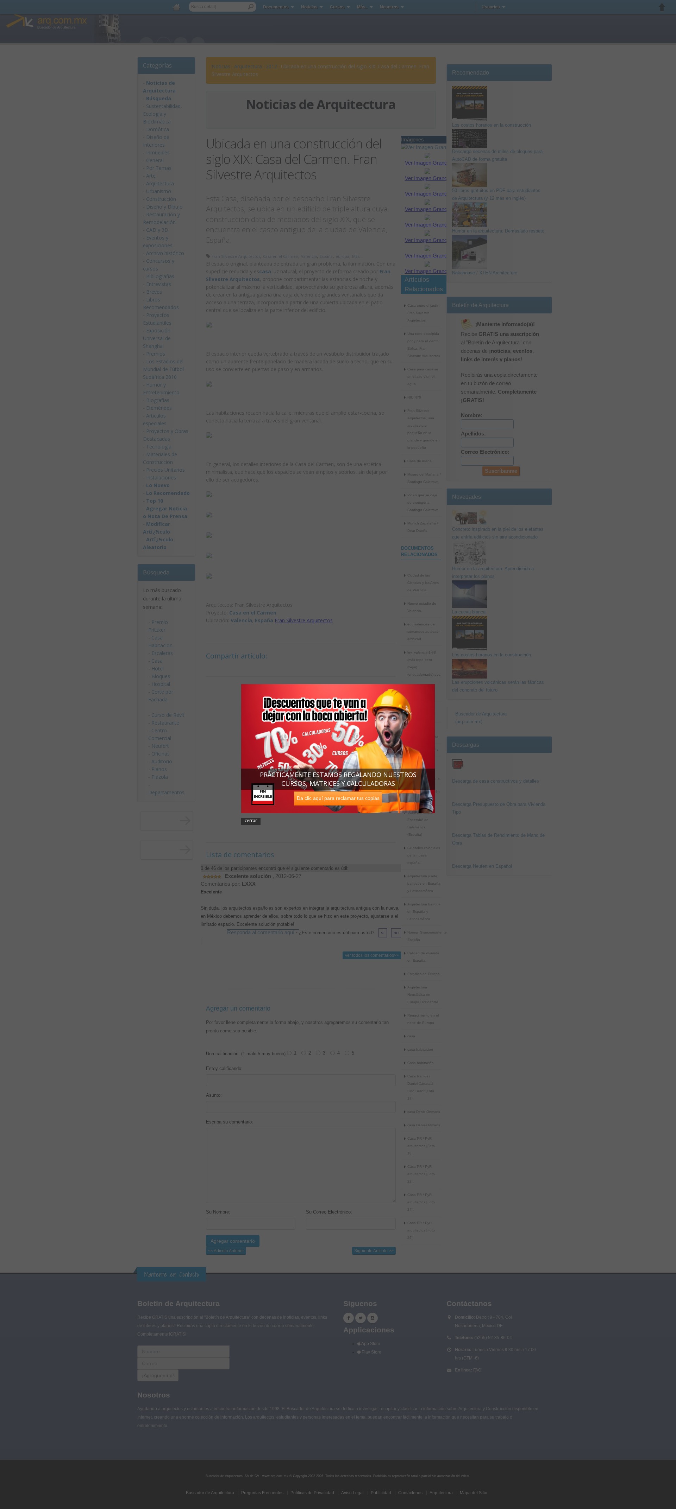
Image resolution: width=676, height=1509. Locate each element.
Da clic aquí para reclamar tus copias (338, 798)
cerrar (251, 820)
